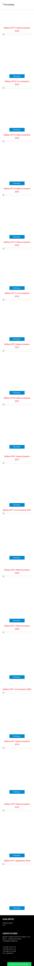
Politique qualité (8, 923)
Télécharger (16, 76)
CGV (4, 925)
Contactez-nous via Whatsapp (18, 964)
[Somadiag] (8, 4)
